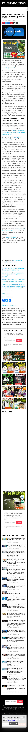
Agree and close (13, 723)
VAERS (21, 317)
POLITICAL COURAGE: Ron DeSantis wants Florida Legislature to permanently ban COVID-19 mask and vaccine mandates (16, 561)
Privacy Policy (11, 720)
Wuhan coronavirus (7, 319)
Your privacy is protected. (8, 344)
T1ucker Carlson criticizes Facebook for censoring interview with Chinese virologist (13, 274)
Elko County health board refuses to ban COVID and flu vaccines (16, 592)
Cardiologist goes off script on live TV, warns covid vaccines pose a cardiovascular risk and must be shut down (16, 687)
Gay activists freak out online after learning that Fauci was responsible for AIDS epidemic (15, 579)
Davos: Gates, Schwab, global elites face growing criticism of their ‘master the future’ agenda (16, 632)
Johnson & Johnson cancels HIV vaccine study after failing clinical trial (16, 546)
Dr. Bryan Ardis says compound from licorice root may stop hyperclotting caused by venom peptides (16, 615)
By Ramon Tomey (16, 589)
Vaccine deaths (6, 317)
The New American (17, 313)
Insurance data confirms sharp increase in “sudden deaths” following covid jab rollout (16, 599)
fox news (4, 312)
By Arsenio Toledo (16, 548)
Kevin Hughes (12, 20)
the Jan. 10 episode (11, 237)
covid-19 (16, 310)
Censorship (10, 310)
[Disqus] (14, 432)
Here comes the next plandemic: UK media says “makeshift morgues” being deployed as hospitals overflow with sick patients (16, 607)
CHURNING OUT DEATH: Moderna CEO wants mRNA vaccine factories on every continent (16, 586)
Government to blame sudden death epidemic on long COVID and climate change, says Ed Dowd (16, 656)
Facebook (22, 310)
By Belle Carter (15, 595)
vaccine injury (15, 317)
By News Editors (16, 627)
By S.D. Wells (15, 575)
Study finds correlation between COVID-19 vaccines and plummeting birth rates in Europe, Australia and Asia (15, 648)
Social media (17, 312)
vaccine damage (20, 315)
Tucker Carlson (6, 315)
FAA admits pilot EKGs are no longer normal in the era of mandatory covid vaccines (16, 663)
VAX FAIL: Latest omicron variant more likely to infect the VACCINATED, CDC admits (16, 540)
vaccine (13, 315)
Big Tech (4, 310)
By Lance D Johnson (16, 691)
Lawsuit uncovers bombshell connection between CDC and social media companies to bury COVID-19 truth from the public (13, 286)
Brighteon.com (6, 294)
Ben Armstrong (20, 308)
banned (13, 308)
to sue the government (8, 68)
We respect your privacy (19, 709)
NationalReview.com (7, 297)
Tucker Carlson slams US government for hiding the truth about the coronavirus (13, 132)
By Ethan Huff (15, 542)
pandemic (10, 312)
